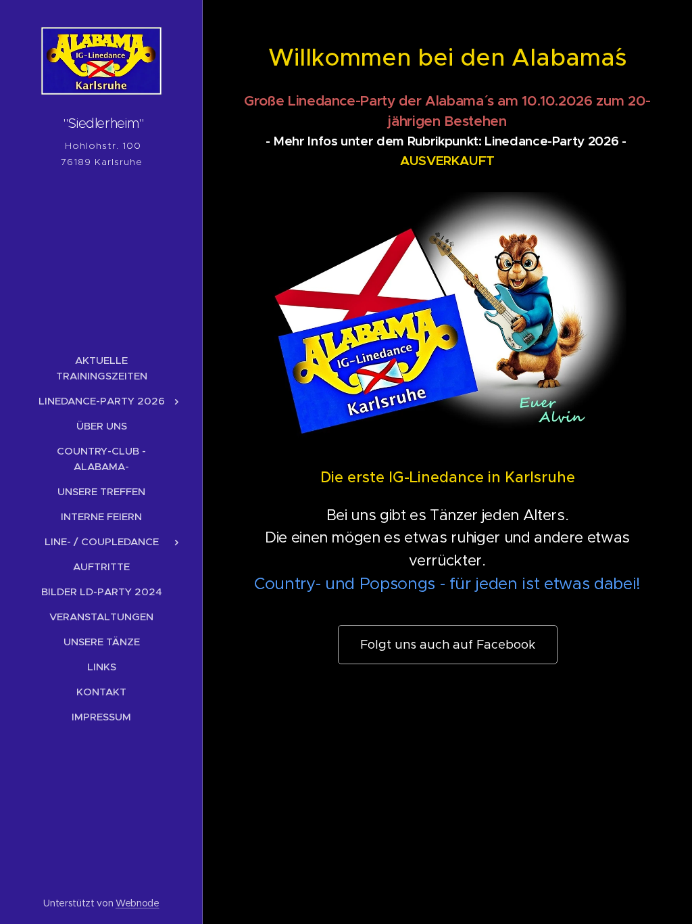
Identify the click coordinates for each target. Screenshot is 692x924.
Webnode (137, 903)
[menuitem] (101, 368)
